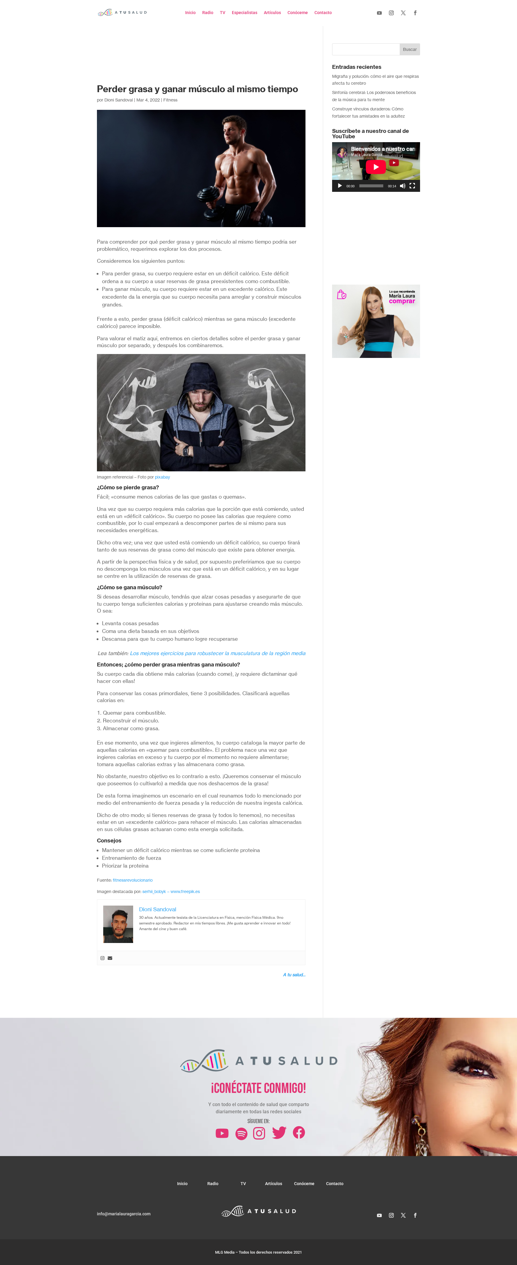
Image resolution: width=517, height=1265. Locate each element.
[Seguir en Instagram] (391, 13)
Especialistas (244, 12)
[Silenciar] (403, 186)
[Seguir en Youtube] (379, 13)
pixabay (162, 476)
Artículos (272, 12)
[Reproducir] (340, 186)
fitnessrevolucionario (133, 880)
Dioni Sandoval (118, 99)
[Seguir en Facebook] (415, 13)
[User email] (110, 958)
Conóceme (298, 12)
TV (222, 12)
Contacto (323, 12)
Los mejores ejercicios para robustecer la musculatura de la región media (217, 653)
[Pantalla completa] (412, 186)
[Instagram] (102, 958)
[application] (376, 167)
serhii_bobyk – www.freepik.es (171, 891)
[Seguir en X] (403, 13)
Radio (207, 12)
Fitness (170, 99)
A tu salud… (294, 974)
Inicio (190, 12)
